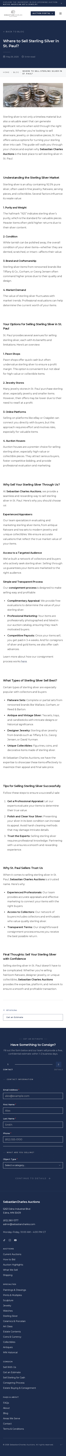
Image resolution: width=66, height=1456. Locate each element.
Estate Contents (12, 1331)
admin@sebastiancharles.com (19, 1224)
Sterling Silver (10, 1316)
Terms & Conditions (13, 1429)
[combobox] (33, 1165)
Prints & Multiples (12, 1295)
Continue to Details (30, 1178)
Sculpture (8, 1300)
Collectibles (9, 1342)
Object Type (10, 1159)
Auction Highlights (13, 1264)
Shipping (7, 1275)
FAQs (6, 1402)
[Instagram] (10, 1240)
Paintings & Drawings (14, 1290)
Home (6, 72)
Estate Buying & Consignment (19, 1388)
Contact (7, 1423)
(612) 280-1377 (10, 1220)
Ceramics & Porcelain (14, 1321)
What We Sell (10, 1270)
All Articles (11, 1010)
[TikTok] (4, 1240)
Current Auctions (12, 1254)
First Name (9, 1104)
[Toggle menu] (60, 13)
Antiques (8, 1347)
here (24, 661)
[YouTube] (15, 1240)
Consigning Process (13, 1382)
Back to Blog (15, 31)
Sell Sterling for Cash (14, 1377)
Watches (8, 1310)
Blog (16, 72)
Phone (7, 1133)
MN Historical (10, 1352)
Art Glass (7, 1326)
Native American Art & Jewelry (20, 4)
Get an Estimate (14, 1017)
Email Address (11, 1090)
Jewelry (7, 1305)
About (6, 1408)
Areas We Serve (11, 1418)
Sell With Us (9, 1367)
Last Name (9, 1118)
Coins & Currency (12, 1336)
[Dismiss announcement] (61, 3)
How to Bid (9, 1259)
